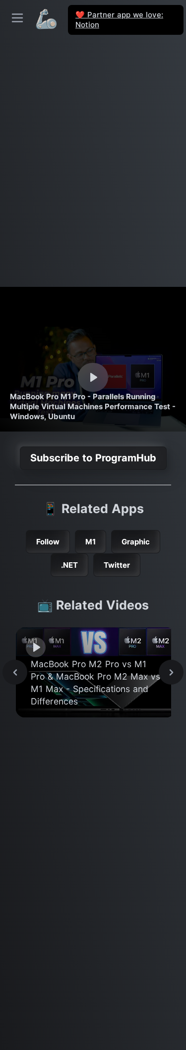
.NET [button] (69, 565)
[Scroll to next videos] (171, 672)
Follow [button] (48, 541)
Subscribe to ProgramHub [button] (93, 458)
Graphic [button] (136, 541)
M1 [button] (90, 541)
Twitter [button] (117, 565)
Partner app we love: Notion (119, 19)
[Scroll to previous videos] (14, 672)
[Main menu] (17, 17)
